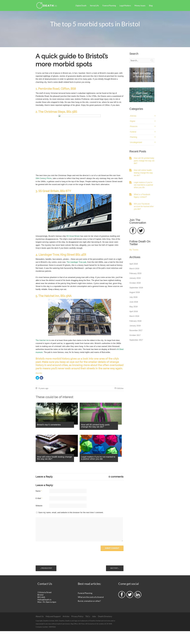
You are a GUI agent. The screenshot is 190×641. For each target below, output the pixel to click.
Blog (151, 5)
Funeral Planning (109, 5)
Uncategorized (136, 142)
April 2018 (133, 311)
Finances (133, 126)
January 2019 (135, 278)
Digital (132, 121)
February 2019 (135, 273)
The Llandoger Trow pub (76, 262)
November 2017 (135, 330)
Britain (77, 236)
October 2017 (135, 335)
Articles (120, 388)
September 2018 (136, 288)
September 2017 (136, 340)
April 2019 (133, 264)
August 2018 (134, 292)
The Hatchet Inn (42, 340)
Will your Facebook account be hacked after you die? (144, 206)
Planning (133, 137)
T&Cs (87, 616)
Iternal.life (94, 5)
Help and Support (53, 616)
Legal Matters (125, 5)
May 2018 (133, 307)
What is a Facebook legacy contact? (142, 195)
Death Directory (105, 616)
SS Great (70, 236)
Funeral (133, 132)
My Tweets (133, 250)
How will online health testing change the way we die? (143, 172)
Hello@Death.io (44, 599)
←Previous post (46, 568)
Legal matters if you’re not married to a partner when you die (143, 185)
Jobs (94, 616)
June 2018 (133, 302)
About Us (40, 616)
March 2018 (134, 316)
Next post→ (114, 568)
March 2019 (134, 269)
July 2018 (133, 297)
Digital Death (81, 5)
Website (39, 506)
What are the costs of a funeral (91, 597)
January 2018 (135, 326)
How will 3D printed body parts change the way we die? (144, 160)
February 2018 (135, 321)
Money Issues (139, 5)
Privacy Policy (77, 616)
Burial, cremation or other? (89, 601)
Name (39, 491)
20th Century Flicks (44, 178)
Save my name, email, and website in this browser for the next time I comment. (70, 512)
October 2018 (135, 283)
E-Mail (39, 498)
